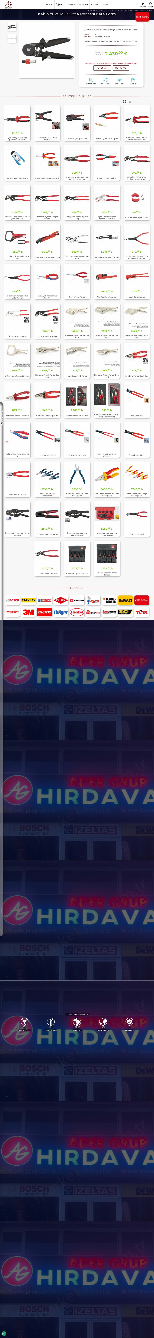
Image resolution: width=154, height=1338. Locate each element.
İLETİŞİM (104, 4)
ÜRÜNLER (71, 4)
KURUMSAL (94, 4)
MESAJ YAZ (121, 68)
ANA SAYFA (49, 4)
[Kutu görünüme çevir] (123, 102)
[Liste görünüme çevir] (128, 102)
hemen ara (102, 68)
